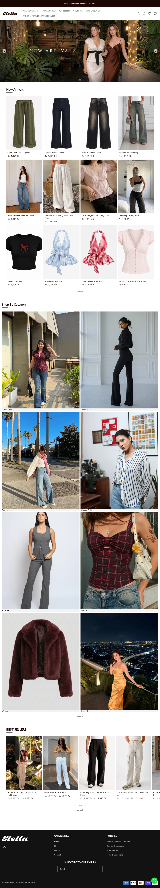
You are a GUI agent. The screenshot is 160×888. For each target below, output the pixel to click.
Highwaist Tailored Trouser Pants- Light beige (23, 793)
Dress (83, 711)
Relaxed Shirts (86, 510)
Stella (13, 882)
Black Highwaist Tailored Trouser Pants (95, 793)
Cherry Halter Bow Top (92, 281)
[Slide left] (74, 805)
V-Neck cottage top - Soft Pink (132, 281)
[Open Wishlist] (149, 13)
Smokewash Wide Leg (128, 152)
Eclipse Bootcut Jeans (54, 152)
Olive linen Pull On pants (19, 152)
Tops (82, 610)
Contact (57, 855)
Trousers (84, 409)
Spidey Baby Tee (15, 281)
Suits (4, 610)
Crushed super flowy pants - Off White (59, 217)
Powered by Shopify (26, 882)
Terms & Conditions (115, 855)
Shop (56, 846)
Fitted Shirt (7, 409)
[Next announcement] (153, 3)
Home (56, 842)
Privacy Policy (112, 850)
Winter (5, 711)
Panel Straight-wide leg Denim (21, 216)
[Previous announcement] (7, 3)
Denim (5, 510)
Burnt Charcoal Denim (91, 152)
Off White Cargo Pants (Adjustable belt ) (132, 793)
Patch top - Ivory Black (129, 216)
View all (80, 292)
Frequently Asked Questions (118, 842)
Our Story (58, 850)
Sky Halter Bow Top (53, 281)
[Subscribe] (99, 869)
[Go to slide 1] (80, 80)
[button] (31, 10)
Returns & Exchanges (115, 846)
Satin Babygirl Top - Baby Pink (95, 216)
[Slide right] (85, 805)
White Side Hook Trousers (56, 792)
